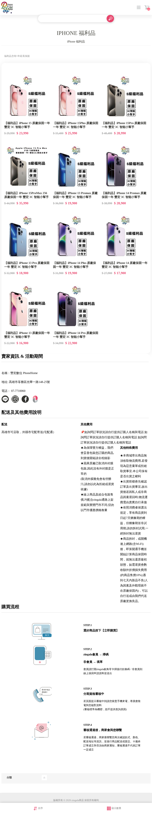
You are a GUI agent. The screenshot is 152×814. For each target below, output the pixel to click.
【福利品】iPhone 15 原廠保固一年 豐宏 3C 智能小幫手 (27, 125)
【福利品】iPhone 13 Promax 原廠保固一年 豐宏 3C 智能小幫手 (75, 195)
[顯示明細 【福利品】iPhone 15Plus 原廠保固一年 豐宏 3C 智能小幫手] (76, 97)
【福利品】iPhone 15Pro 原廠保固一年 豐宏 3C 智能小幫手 (124, 125)
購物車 (147, 7)
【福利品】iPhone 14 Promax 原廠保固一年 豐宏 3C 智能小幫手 (124, 195)
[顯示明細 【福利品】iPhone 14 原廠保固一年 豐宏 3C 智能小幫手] (125, 236)
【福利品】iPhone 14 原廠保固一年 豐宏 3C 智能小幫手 (125, 264)
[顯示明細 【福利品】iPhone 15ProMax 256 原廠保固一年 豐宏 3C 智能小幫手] (27, 166)
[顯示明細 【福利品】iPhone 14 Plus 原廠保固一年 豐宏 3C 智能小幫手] (76, 236)
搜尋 (110, 18)
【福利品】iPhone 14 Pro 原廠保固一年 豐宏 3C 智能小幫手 (75, 334)
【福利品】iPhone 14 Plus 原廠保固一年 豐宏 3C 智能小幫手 (74, 264)
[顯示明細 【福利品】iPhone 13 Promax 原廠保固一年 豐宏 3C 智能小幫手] (76, 166)
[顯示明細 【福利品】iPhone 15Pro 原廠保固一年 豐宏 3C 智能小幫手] (125, 97)
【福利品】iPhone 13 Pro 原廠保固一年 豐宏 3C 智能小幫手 (26, 264)
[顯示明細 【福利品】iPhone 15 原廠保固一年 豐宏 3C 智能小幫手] (27, 97)
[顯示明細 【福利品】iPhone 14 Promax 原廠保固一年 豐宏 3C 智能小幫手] (125, 166)
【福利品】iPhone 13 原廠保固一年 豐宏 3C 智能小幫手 (27, 334)
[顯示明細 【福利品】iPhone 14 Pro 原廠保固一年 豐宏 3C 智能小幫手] (76, 306)
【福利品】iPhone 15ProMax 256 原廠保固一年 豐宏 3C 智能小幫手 (26, 195)
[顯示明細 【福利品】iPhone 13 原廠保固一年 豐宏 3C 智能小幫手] (27, 306)
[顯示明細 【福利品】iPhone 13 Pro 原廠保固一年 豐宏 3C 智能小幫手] (27, 236)
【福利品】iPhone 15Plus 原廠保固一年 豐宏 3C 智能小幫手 (75, 125)
